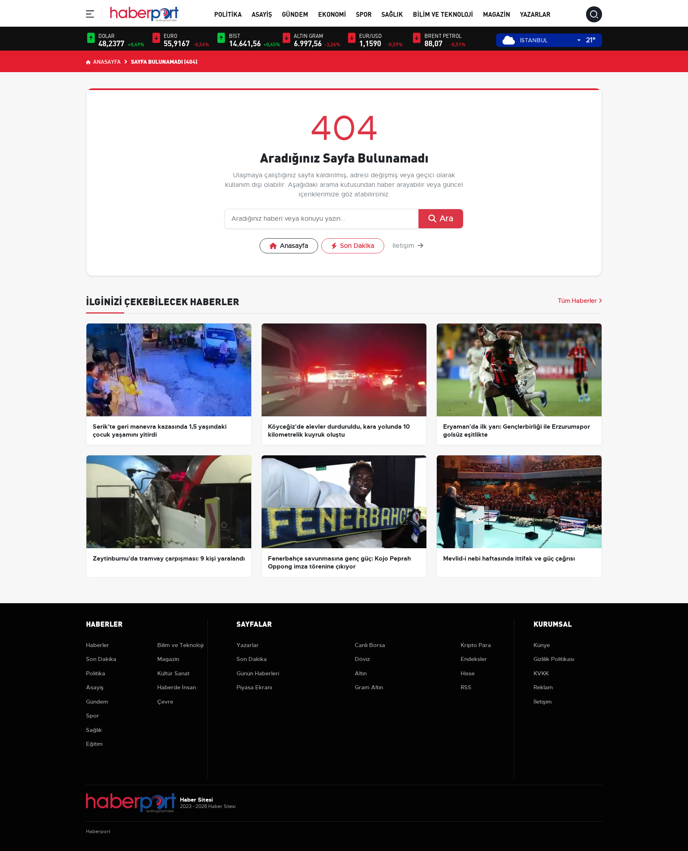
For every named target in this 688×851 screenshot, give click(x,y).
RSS (466, 687)
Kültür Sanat (173, 673)
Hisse (468, 673)
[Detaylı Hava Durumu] (508, 40)
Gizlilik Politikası (554, 659)
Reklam (543, 687)
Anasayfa (106, 61)
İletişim (404, 246)
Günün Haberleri (257, 673)
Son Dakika (357, 246)
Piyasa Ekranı (254, 687)
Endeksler (474, 659)
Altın (361, 673)
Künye (542, 645)
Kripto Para (476, 645)
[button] (90, 15)
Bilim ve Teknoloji (443, 13)
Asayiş (262, 13)
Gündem (295, 13)
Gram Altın (369, 687)
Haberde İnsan (176, 687)
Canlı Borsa (370, 645)
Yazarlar (535, 13)
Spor (363, 13)
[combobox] (550, 40)
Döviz (362, 659)
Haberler (97, 645)
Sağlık (392, 13)
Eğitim (94, 743)
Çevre (165, 701)
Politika (228, 13)
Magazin (496, 13)
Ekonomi (332, 13)
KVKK (541, 673)
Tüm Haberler (577, 300)
